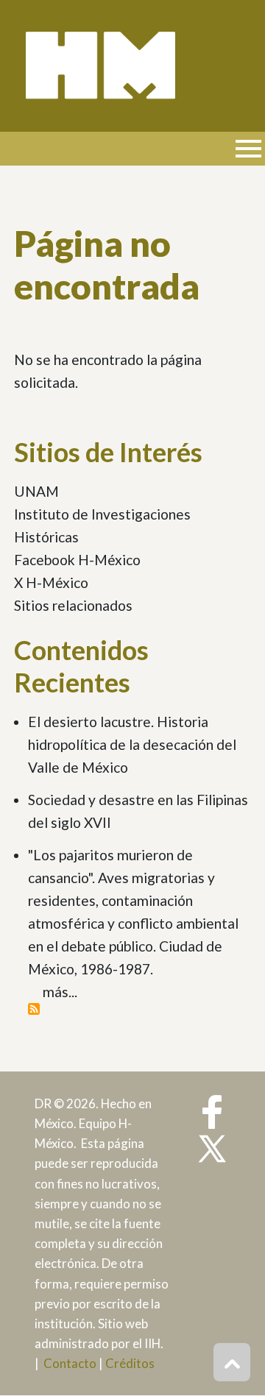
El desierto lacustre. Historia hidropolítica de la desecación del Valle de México (132, 744)
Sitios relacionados (73, 605)
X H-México (51, 582)
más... (60, 991)
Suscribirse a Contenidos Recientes (34, 1009)
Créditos (130, 1363)
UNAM (36, 491)
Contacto (69, 1363)
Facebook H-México (77, 559)
